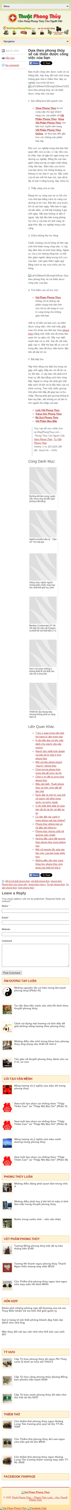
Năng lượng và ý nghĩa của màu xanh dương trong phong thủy (37, 1140)
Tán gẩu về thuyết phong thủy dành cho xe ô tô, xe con (41, 1060)
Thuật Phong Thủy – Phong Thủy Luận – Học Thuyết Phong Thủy (40, 1498)
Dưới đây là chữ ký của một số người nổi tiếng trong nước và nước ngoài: (51, 799)
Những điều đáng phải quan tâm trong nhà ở (41, 1185)
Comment (7, 941)
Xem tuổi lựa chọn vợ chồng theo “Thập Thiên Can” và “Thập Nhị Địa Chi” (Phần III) (41, 1158)
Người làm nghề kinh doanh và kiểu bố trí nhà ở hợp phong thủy (50, 755)
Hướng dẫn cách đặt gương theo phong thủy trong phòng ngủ (51, 842)
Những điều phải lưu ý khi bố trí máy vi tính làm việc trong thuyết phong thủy (41, 1203)
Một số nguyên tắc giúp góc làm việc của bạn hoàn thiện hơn (50, 853)
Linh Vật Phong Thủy (48, 410)
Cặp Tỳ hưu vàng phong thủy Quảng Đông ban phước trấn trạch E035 (41, 1378)
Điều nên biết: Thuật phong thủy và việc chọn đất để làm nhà (50, 788)
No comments (12, 65)
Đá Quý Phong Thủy (47, 417)
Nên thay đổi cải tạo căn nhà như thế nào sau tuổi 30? (33, 1333)
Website (6, 929)
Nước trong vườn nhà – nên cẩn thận (37, 1219)
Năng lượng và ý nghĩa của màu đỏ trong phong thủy (40, 1087)
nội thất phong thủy (40, 881)
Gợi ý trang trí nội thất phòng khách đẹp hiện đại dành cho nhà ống (32, 1321)
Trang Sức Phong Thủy (49, 414)
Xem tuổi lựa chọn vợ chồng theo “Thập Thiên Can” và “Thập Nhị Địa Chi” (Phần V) (40, 1105)
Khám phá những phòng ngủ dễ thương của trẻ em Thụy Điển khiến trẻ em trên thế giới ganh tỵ (34, 1309)
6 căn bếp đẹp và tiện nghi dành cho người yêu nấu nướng (49, 744)
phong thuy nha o (37, 884)
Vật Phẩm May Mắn (46, 421)
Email (5, 917)
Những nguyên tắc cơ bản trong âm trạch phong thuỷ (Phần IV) (40, 989)
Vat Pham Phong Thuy (48, 297)
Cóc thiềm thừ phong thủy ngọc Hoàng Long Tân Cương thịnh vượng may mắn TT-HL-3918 (41, 1459)
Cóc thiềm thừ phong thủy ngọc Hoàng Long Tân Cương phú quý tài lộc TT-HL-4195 (39, 1424)
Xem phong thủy (26, 888)
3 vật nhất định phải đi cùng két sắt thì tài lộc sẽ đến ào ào (50, 809)
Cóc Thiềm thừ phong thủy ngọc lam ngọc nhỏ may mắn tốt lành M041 (40, 1283)
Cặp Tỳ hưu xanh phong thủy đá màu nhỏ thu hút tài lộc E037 (40, 1396)
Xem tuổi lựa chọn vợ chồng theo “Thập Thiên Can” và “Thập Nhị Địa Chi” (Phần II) (40, 1122)
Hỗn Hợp (10, 58)
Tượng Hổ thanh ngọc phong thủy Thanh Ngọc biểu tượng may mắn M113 (40, 1265)
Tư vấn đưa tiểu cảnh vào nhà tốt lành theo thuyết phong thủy (41, 1007)
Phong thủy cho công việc (14, 884)
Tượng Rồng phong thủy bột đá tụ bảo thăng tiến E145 (38, 1247)
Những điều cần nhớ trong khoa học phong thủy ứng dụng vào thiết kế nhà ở (49, 864)
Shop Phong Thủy (46, 108)
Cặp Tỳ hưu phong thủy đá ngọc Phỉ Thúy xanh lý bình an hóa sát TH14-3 (40, 1360)
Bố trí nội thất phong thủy (17, 881)
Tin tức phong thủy (56, 884)
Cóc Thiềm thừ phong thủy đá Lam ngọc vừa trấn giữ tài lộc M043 (39, 1440)
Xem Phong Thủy (43, 439)
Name (5, 906)
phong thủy (56, 881)
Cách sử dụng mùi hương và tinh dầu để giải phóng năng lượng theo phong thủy (39, 1025)
